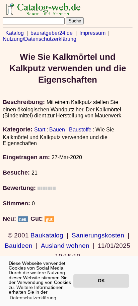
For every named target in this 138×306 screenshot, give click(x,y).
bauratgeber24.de (51, 33)
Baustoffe (80, 129)
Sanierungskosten (98, 235)
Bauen (57, 129)
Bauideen (18, 245)
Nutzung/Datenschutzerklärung (39, 39)
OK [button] (101, 280)
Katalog (14, 33)
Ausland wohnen (65, 245)
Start (39, 129)
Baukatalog (46, 235)
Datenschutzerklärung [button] (33, 297)
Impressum (92, 33)
